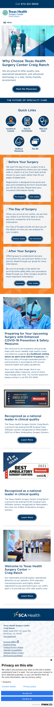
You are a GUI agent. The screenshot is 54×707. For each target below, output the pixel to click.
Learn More (27, 440)
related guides (19, 239)
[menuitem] (11, 123)
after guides (33, 283)
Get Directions (9, 636)
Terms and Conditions (13, 655)
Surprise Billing (9, 642)
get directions (35, 239)
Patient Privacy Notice (13, 647)
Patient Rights (9, 645)
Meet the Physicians (26, 89)
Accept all (27, 693)
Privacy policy (29, 686)
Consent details (9, 686)
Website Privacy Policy (13, 653)
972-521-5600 (27, 4)
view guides (34, 197)
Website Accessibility (12, 650)
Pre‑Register (20, 197)
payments (20, 283)
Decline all (27, 699)
